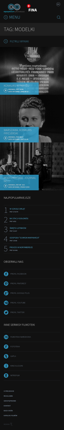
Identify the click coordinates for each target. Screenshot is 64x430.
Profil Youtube (17, 302)
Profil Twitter (17, 312)
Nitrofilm (14, 375)
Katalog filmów (10, 415)
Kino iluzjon (16, 365)
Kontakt (7, 406)
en (58, 4)
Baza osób (8, 410)
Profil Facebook (18, 273)
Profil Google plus (19, 293)
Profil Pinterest (18, 283)
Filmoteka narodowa (20, 337)
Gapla (13, 356)
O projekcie (9, 391)
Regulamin (8, 396)
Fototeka (15, 346)
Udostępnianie (10, 401)
